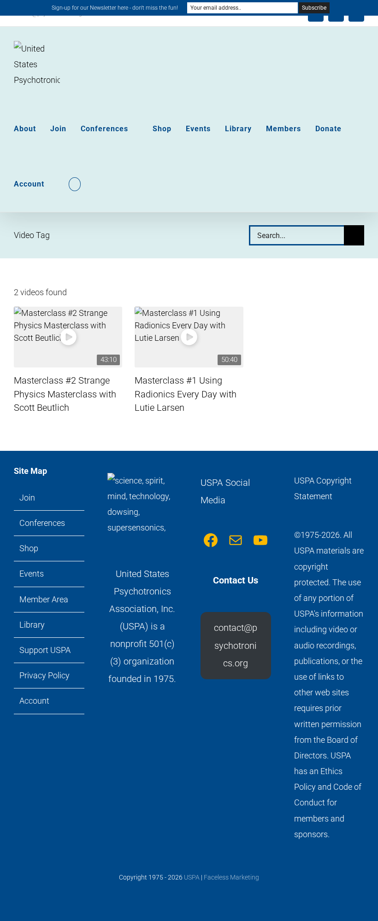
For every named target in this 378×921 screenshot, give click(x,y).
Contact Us (235, 580)
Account (34, 700)
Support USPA (45, 650)
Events (31, 573)
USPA (192, 877)
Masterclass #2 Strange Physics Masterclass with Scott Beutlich (65, 394)
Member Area (43, 599)
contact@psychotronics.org (235, 645)
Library (32, 625)
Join (27, 497)
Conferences (42, 523)
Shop (28, 548)
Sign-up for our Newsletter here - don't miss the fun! (115, 8)
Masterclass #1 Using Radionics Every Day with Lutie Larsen (185, 394)
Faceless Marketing (231, 877)
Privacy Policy (44, 675)
